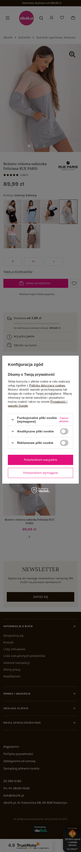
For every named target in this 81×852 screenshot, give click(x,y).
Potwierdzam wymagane (40, 473)
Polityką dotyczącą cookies (47, 385)
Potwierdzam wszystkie (40, 460)
